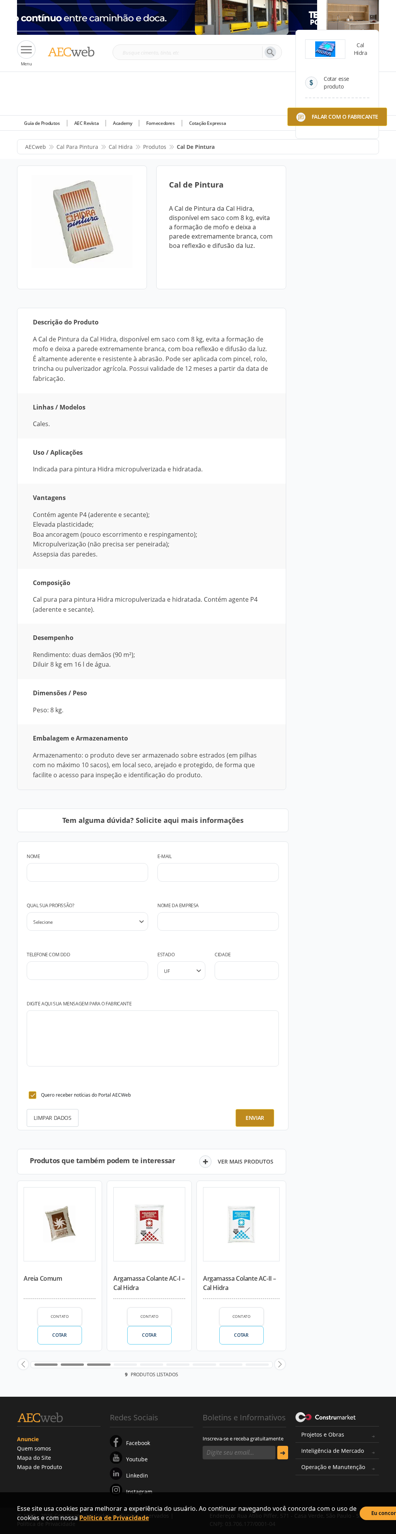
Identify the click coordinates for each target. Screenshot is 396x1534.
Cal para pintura (77, 146)
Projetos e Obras (322, 1434)
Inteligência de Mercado (332, 1450)
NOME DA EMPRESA (178, 905)
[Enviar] (282, 1452)
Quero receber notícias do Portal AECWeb (86, 1095)
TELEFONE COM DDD (48, 954)
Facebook (138, 1443)
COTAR (59, 1335)
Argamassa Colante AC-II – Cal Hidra (239, 1283)
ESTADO (166, 954)
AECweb (35, 146)
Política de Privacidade (114, 1518)
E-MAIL (164, 856)
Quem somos (34, 1448)
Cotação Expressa (207, 123)
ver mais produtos (245, 1161)
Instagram (139, 1491)
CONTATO (60, 1316)
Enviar (255, 1117)
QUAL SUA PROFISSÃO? (50, 905)
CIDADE (223, 954)
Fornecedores (160, 123)
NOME (33, 856)
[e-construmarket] (325, 1417)
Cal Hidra (121, 146)
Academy (122, 123)
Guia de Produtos (42, 123)
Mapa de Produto (39, 1467)
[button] (23, 1364)
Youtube (137, 1459)
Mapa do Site (34, 1457)
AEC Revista (86, 123)
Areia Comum (43, 1278)
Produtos (154, 146)
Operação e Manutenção (333, 1467)
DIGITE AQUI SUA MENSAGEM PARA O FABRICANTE (79, 1003)
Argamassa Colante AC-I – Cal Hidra (148, 1283)
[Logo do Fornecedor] (325, 49)
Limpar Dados (52, 1117)
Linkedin (137, 1475)
